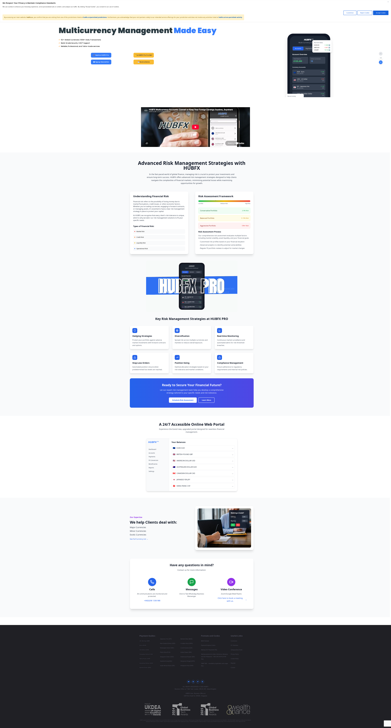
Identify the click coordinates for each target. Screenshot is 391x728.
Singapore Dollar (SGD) (167, 656)
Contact (233, 667)
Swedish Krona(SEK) (166, 661)
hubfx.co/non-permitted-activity (230, 17)
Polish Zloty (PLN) (165, 652)
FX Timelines (234, 645)
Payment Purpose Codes (208, 645)
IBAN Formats (205, 641)
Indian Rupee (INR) (186, 652)
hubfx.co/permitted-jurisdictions (95, 17)
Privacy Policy (235, 654)
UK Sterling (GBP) (144, 641)
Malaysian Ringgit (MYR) (188, 661)
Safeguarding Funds (236, 650)
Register (233, 663)
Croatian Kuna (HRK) (187, 643)
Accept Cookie (381, 13)
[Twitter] (198, 681)
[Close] (389, 2)
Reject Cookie (364, 13)
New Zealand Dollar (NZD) (167, 643)
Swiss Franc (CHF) (144, 658)
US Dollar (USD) (144, 650)
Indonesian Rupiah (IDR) (188, 656)
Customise (350, 13)
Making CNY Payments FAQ (209, 650)
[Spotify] (202, 681)
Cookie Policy (235, 658)
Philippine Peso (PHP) (187, 665)
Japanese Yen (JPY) (166, 639)
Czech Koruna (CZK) (186, 648)
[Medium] (193, 681)
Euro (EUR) (142, 645)
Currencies (234, 641)
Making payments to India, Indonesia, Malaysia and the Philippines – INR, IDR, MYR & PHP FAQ (214, 657)
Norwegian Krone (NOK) (167, 648)
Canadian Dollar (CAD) (146, 654)
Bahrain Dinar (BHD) (186, 639)
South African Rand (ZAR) (167, 665)
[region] (195, 11)
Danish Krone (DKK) (145, 667)
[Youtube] (188, 681)
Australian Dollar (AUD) (146, 663)
